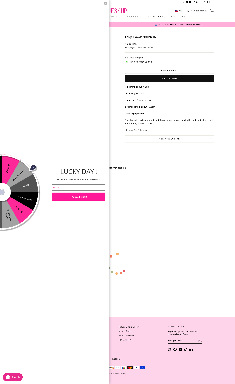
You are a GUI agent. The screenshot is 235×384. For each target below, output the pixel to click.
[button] (105, 3)
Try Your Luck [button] (78, 196)
